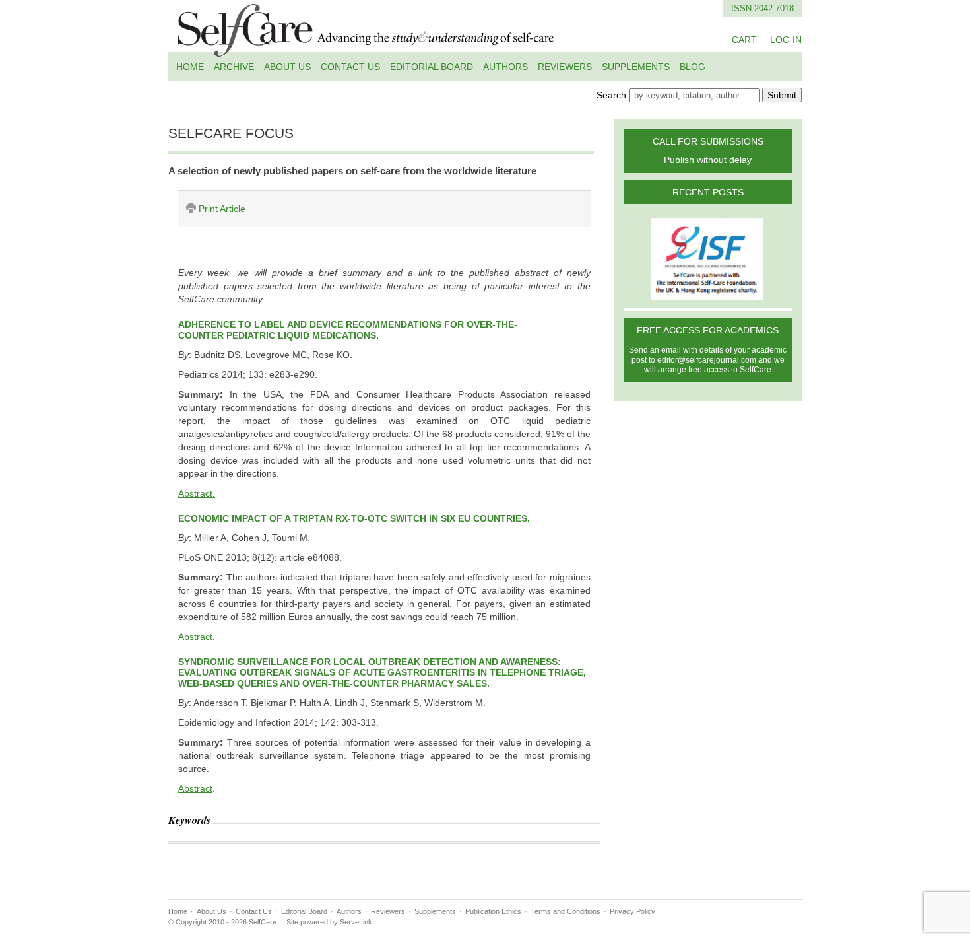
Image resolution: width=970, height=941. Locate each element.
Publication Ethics (493, 911)
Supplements (636, 66)
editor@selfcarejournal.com (706, 360)
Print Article (222, 208)
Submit (781, 95)
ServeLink (356, 922)
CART (744, 39)
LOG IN (786, 39)
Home (190, 66)
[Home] (366, 49)
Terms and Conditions (565, 911)
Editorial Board (431, 66)
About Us (287, 66)
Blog (692, 66)
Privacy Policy (632, 911)
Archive (234, 66)
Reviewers (565, 66)
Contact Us (350, 66)
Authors (505, 66)
